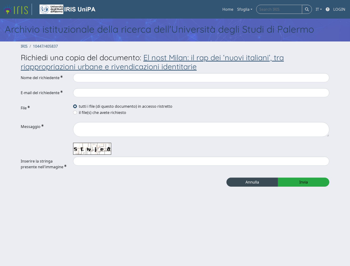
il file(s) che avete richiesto (102, 112)
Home (227, 9)
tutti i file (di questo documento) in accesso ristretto (125, 106)
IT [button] (317, 9)
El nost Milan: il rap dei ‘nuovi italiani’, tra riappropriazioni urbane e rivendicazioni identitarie (152, 62)
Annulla (252, 182)
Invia (303, 182)
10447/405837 (45, 46)
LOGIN (339, 9)
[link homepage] (17, 9)
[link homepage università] (68, 9)
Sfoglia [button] (243, 9)
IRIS (24, 46)
